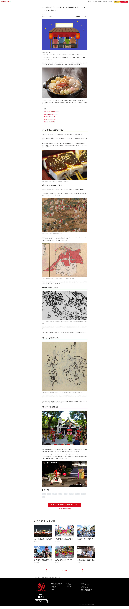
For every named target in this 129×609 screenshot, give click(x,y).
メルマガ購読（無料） (85, 584)
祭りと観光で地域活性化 (57, 583)
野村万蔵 (83, 493)
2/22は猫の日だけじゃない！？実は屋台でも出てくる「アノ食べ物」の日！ (51, 577)
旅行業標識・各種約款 (85, 590)
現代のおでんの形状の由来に (50, 119)
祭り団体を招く (55, 586)
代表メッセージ (70, 586)
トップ (36, 577)
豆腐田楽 (77, 493)
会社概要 (69, 584)
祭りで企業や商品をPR (56, 584)
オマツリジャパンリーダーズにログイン (41, 601)
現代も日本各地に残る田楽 (49, 121)
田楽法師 (71, 493)
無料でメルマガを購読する (65, 508)
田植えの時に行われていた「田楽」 (51, 114)
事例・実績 (95, 1)
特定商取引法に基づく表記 (86, 589)
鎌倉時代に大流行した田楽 (49, 116)
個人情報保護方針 (84, 587)
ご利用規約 (83, 586)
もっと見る (64, 570)
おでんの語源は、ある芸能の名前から (51, 111)
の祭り (39, 577)
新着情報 (99, 1)
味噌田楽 (54, 493)
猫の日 (65, 493)
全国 (85, 16)
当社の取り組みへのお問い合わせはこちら (64, 504)
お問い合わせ (124, 1)
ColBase (46, 233)
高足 (43, 496)
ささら (49, 493)
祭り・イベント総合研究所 (71, 581)
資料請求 (116, 1)
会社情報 (110, 1)
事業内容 (89, 1)
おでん (44, 493)
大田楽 (60, 493)
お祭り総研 (105, 1)
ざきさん (43, 14)
